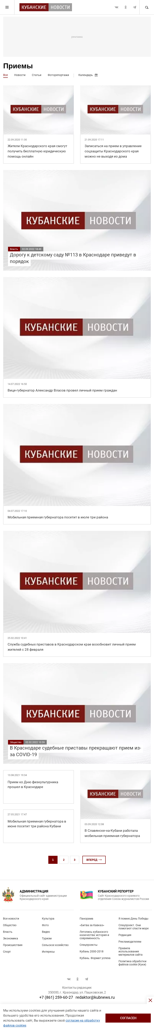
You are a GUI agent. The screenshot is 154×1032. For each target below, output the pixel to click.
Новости (19, 75)
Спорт (7, 951)
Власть (7, 931)
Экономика (10, 938)
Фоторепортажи (58, 75)
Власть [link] (14, 249)
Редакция (125, 935)
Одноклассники (126, 7)
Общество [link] (15, 742)
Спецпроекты (88, 944)
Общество (9, 925)
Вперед (91, 859)
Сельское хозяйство (55, 945)
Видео (46, 931)
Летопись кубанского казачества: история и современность (94, 935)
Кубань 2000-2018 (91, 951)
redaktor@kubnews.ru (95, 997)
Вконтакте (116, 7)
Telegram (135, 7)
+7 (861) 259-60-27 (56, 997)
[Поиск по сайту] (146, 7)
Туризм (47, 938)
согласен (128, 1018)
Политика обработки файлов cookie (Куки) (132, 963)
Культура (48, 918)
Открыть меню (7, 7)
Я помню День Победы (133, 918)
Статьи (36, 75)
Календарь (85, 75)
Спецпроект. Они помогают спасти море (134, 927)
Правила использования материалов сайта (131, 951)
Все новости (11, 918)
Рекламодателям (130, 941)
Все (5, 75)
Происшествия (12, 945)
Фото (45, 925)
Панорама (86, 918)
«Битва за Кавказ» (92, 925)
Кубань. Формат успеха (95, 958)
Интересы (48, 951)
